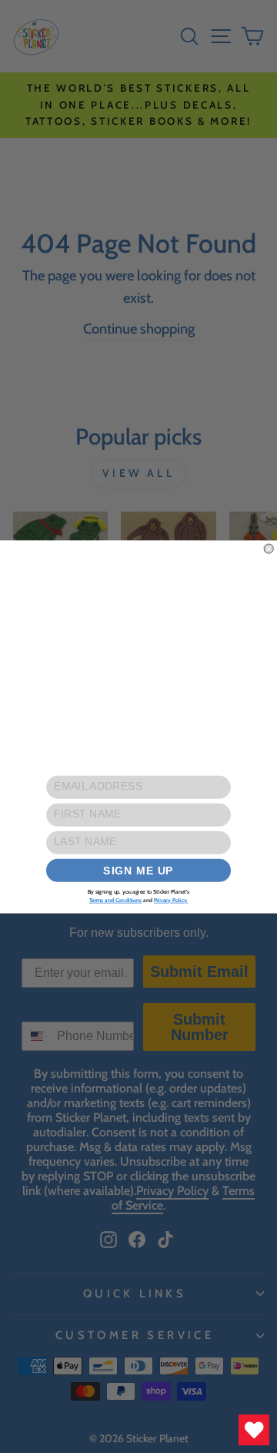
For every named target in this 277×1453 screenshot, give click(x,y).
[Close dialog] (268, 548)
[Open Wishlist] (254, 1429)
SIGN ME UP (138, 870)
